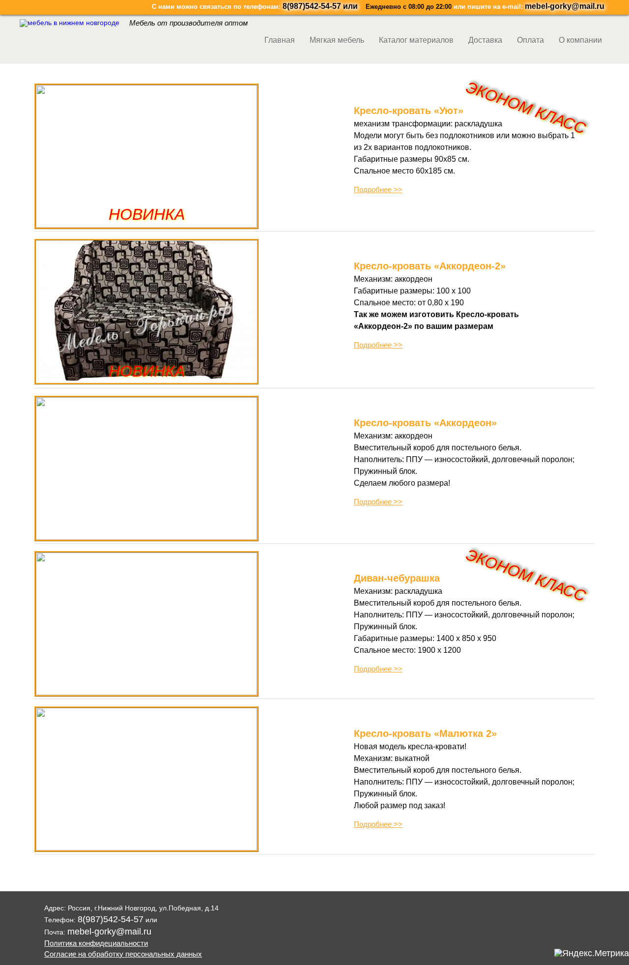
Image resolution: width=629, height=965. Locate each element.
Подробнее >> (378, 189)
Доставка (485, 40)
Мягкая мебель (337, 40)
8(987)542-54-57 (312, 6)
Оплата (530, 40)
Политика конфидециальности (96, 943)
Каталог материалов (416, 40)
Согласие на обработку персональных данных (123, 954)
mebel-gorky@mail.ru (564, 6)
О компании (580, 40)
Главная (279, 40)
